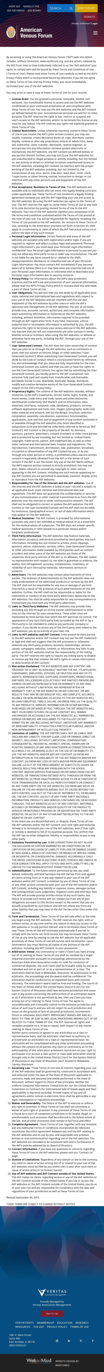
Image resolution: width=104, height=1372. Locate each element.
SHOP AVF (14, 6)
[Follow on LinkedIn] (69, 1341)
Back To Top (52, 1313)
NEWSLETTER (31, 6)
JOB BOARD (34, 10)
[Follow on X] (81, 1341)
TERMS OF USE (79, 1327)
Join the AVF (86, 8)
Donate (89, 17)
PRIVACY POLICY (57, 1327)
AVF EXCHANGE (16, 10)
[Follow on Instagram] (57, 1341)
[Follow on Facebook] (93, 1341)
